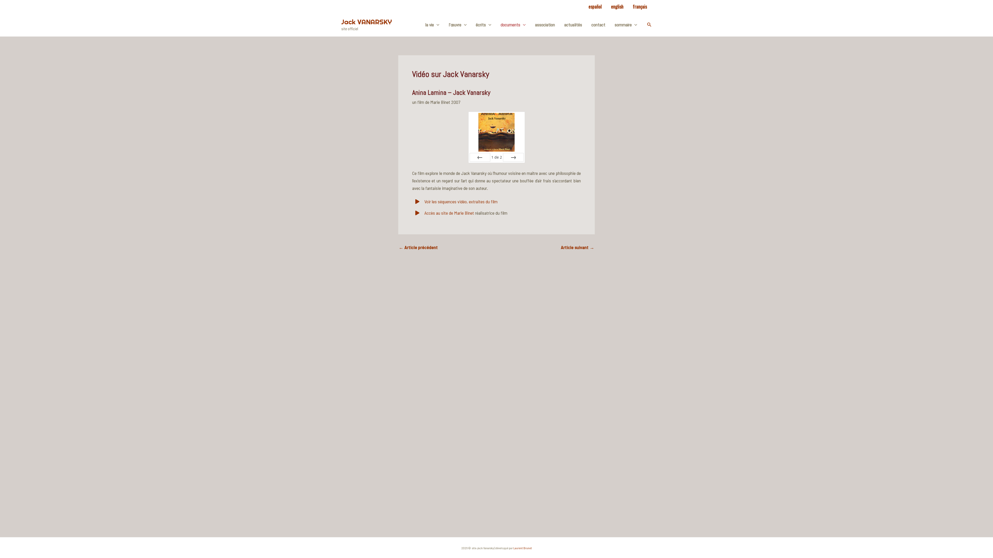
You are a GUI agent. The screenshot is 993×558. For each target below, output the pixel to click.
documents (510, 25)
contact (598, 25)
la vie (429, 25)
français (640, 6)
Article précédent (418, 247)
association (545, 25)
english (617, 6)
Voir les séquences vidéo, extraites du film (460, 201)
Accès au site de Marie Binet (448, 213)
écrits (481, 25)
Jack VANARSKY (366, 22)
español (595, 6)
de (496, 157)
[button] (649, 24)
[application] (436, 24)
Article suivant (577, 247)
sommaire (623, 25)
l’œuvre (455, 25)
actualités (573, 25)
